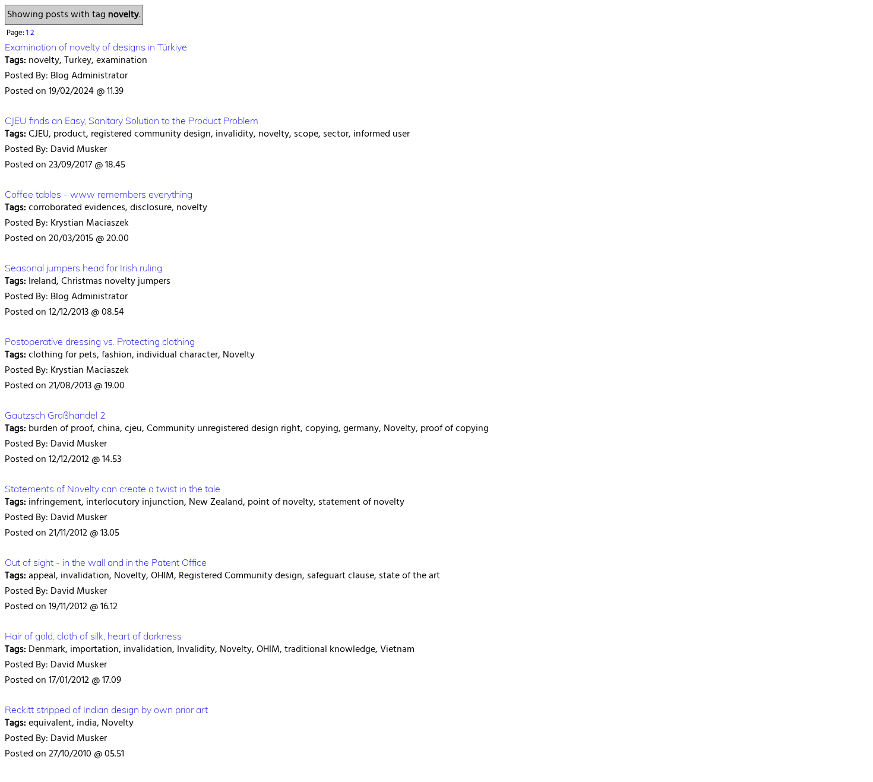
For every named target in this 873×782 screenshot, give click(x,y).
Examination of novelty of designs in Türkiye (96, 47)
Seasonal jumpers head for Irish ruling (83, 268)
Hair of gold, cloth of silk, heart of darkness (93, 636)
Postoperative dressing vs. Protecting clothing (100, 341)
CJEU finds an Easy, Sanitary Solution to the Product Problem (131, 120)
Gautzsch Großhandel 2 (55, 415)
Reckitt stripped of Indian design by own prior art (106, 709)
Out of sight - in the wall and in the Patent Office (106, 562)
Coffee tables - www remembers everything (98, 194)
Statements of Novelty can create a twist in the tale (112, 489)
